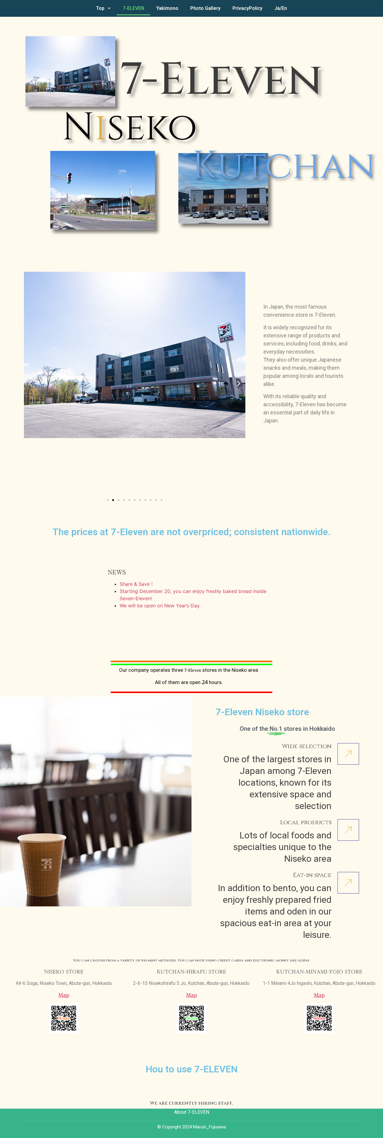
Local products (306, 822)
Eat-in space (312, 875)
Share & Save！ (137, 584)
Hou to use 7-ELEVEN (192, 1069)
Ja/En (280, 8)
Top (100, 8)
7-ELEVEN (133, 8)
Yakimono (167, 8)
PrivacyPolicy (247, 8)
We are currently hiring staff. (191, 1103)
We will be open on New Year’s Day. (160, 606)
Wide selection (307, 746)
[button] (30, 383)
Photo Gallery (205, 8)
